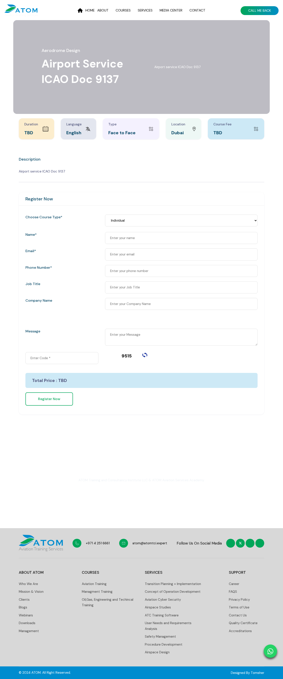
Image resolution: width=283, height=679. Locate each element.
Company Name (38, 300)
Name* (31, 234)
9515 (127, 356)
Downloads (27, 623)
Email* (30, 251)
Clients (24, 599)
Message (32, 331)
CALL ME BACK (259, 10)
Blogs (23, 607)
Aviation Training (94, 584)
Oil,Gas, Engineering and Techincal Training (107, 602)
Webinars (26, 615)
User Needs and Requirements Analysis (168, 626)
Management (29, 631)
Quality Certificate (243, 623)
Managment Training (97, 591)
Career (234, 584)
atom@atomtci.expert (149, 543)
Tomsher (257, 673)
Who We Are (28, 584)
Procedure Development (163, 644)
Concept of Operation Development (173, 591)
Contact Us (238, 615)
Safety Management (160, 636)
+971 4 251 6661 (98, 543)
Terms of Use (239, 607)
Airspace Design (157, 652)
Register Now (49, 399)
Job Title (32, 284)
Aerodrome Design (61, 50)
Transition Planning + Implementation (173, 584)
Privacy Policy (239, 599)
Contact (197, 10)
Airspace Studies (158, 607)
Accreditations (240, 631)
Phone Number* (38, 267)
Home (90, 10)
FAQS (233, 591)
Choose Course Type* (43, 217)
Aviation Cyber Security (163, 599)
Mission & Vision (31, 591)
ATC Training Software (162, 615)
